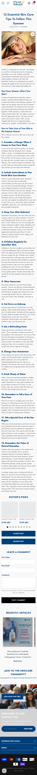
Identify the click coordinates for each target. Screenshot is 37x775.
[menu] (2, 3)
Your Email (5, 566)
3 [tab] (13, 527)
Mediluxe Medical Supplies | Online (18, 768)
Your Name (5, 557)
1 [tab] (7, 527)
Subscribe (28, 729)
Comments (5, 575)
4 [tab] (15, 527)
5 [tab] (18, 527)
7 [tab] (24, 527)
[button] (8, 3)
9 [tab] (29, 527)
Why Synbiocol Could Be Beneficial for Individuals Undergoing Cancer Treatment (18, 654)
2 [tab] (10, 527)
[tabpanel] (10, 513)
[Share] (33, 34)
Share (33, 34)
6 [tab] (21, 527)
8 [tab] (27, 527)
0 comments (23, 27)
